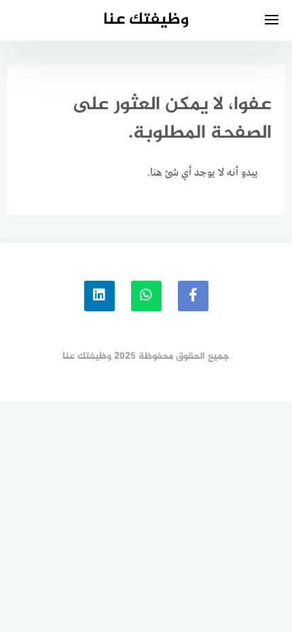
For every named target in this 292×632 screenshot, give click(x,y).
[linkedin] (99, 296)
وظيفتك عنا (146, 20)
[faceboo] (193, 296)
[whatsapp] (146, 296)
